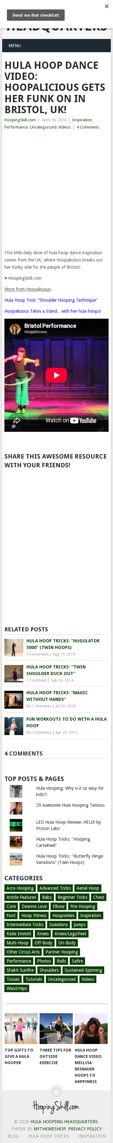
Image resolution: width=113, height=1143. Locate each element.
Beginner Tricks (72, 897)
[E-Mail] (94, 493)
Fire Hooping (82, 906)
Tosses (13, 979)
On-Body (67, 942)
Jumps (79, 924)
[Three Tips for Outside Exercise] (56, 1028)
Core (11, 906)
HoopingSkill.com (20, 120)
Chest (98, 897)
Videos (64, 127)
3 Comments (37, 654)
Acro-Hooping (20, 888)
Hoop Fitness (33, 915)
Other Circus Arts (23, 951)
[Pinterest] (72, 481)
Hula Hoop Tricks (48, 1136)
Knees (43, 933)
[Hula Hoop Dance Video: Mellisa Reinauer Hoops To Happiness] (91, 1028)
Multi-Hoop (18, 942)
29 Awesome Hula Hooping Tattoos (70, 805)
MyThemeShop (50, 1128)
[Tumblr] (22, 493)
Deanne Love (34, 906)
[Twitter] (36, 481)
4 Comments (88, 127)
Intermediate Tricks (25, 924)
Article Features (21, 897)
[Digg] (57, 493)
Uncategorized (43, 127)
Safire (77, 961)
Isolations (58, 924)
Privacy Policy (85, 1128)
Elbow (58, 906)
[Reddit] (76, 493)
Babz (47, 897)
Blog (13, 1136)
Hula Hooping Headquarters (64, 1121)
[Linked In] (90, 481)
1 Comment (36, 680)
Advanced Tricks (55, 888)
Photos (44, 961)
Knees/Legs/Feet (70, 933)
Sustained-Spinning (83, 970)
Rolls (61, 961)
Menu (14, 45)
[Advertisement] (56, 190)
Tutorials (33, 979)
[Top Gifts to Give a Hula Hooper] (21, 1028)
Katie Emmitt (19, 933)
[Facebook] (18, 481)
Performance (16, 127)
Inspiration (82, 120)
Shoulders (49, 970)
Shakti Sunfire (20, 970)
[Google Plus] (54, 481)
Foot (11, 915)
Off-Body (43, 942)
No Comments (38, 706)
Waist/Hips (17, 988)
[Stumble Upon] (40, 493)
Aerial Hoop (88, 888)
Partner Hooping (62, 951)
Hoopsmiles (63, 915)
